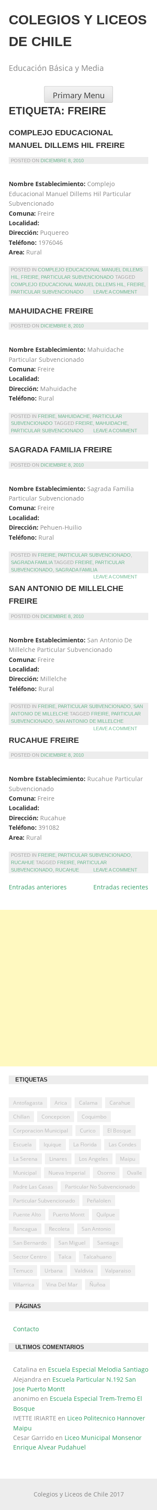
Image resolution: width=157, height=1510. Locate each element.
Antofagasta (28, 1102)
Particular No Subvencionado (100, 1186)
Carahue (119, 1102)
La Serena (25, 1159)
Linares (58, 1159)
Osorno (106, 1172)
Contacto (26, 1329)
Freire (29, 277)
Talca (65, 1256)
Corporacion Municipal (40, 1130)
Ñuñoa (97, 1284)
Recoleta (59, 1229)
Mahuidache (74, 416)
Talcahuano (97, 1256)
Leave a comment (115, 291)
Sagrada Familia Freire (60, 449)
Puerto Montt (69, 1214)
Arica (61, 1102)
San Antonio (96, 1229)
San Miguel (71, 1242)
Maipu (127, 1159)
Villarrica (23, 1284)
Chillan (21, 1116)
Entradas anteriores (38, 887)
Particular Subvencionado (77, 277)
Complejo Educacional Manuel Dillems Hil (67, 284)
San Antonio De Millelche (89, 721)
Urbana (53, 1270)
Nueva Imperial (66, 1172)
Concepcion (55, 1116)
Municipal (25, 1172)
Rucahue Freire (44, 740)
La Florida (85, 1144)
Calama (88, 1102)
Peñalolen (99, 1200)
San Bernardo (30, 1242)
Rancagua (25, 1229)
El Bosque (119, 1130)
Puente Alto (27, 1214)
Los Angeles (93, 1159)
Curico (88, 1130)
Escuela (22, 1144)
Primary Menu (79, 95)
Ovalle (134, 1172)
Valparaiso (118, 1270)
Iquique (52, 1144)
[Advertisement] (78, 988)
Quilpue (105, 1214)
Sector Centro (30, 1256)
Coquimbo (94, 1116)
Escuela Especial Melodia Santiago (98, 1369)
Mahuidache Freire (51, 311)
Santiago (108, 1242)
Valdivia (84, 1270)
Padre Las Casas (33, 1186)
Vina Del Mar (62, 1284)
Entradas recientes (120, 887)
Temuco (23, 1270)
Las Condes (123, 1144)
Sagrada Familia (31, 562)
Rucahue (22, 862)
